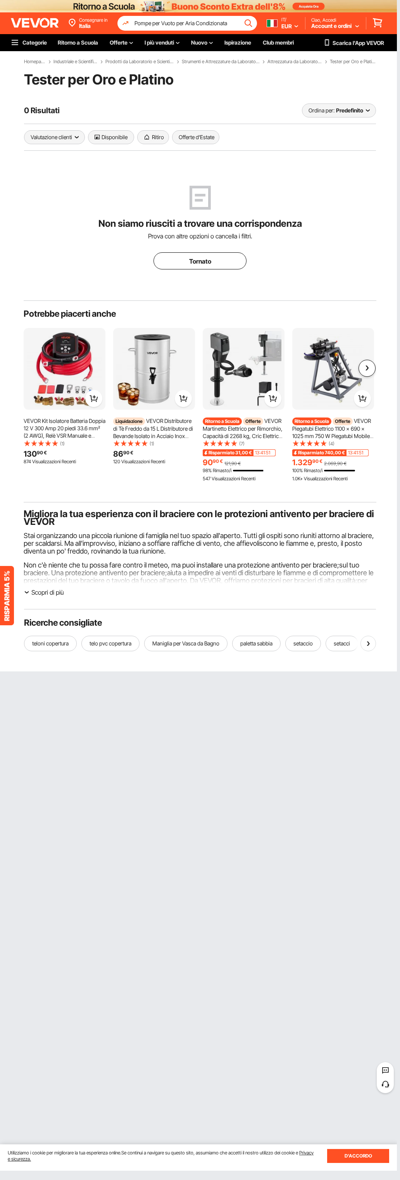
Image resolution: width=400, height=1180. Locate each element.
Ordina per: (321, 110)
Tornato (200, 261)
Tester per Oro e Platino (353, 61)
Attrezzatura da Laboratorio (294, 61)
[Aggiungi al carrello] (93, 398)
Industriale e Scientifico (75, 61)
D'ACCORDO (358, 1156)
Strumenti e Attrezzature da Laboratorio (221, 61)
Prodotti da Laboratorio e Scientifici (139, 61)
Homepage (35, 61)
